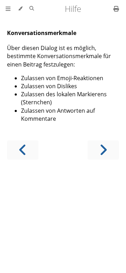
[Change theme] (20, 9)
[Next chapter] (103, 150)
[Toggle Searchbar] (31, 9)
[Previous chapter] (22, 150)
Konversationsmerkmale (41, 33)
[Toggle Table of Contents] (8, 9)
